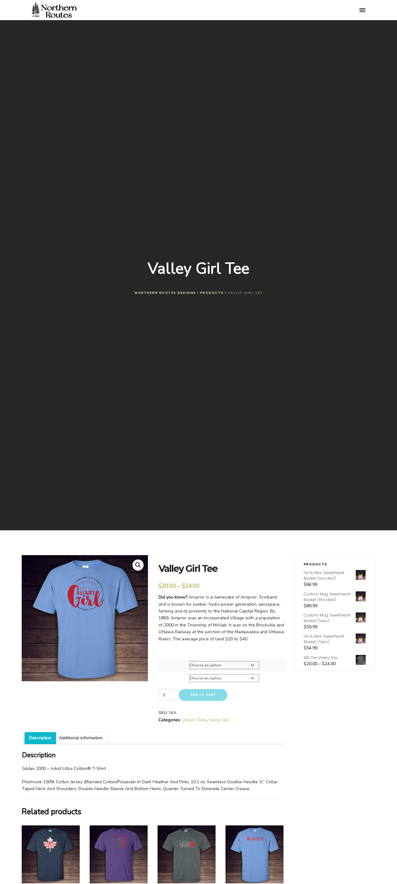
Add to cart (203, 694)
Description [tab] (40, 738)
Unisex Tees (194, 720)
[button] (138, 565)
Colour (168, 662)
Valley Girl (218, 720)
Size (165, 675)
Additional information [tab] (81, 738)
